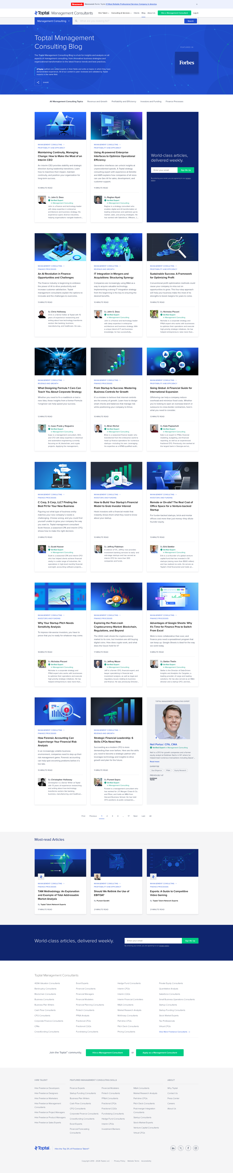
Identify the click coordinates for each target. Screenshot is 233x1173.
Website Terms (133, 1161)
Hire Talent (102, 13)
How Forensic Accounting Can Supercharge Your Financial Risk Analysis (57, 741)
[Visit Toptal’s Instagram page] (195, 1148)
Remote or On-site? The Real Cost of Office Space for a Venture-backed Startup (171, 506)
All (150, 816)
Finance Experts (77, 1088)
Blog (143, 13)
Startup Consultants (168, 1004)
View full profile (172, 722)
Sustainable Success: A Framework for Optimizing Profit (171, 275)
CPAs (37, 1026)
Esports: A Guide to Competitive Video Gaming (169, 893)
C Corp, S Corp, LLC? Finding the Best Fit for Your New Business (57, 504)
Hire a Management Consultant (174, 13)
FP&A (168, 770)
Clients (136, 13)
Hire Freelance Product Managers (50, 1117)
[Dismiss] (197, 4)
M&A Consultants (125, 1004)
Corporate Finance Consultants (49, 1020)
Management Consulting (51, 21)
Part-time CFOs (124, 1020)
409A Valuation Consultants (47, 983)
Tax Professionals (167, 1020)
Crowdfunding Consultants (47, 1031)
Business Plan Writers (44, 1004)
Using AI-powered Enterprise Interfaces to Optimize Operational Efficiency (114, 156)
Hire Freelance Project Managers (50, 1112)
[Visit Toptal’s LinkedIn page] (173, 1148)
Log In (195, 13)
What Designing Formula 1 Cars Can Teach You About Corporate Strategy (60, 390)
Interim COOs (124, 993)
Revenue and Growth (97, 101)
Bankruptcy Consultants (45, 988)
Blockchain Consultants (45, 993)
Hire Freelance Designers (46, 1093)
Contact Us (172, 1093)
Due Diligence (157, 770)
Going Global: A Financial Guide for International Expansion (171, 390)
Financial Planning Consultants (90, 1004)
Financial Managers (85, 993)
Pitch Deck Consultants (128, 1026)
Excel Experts (82, 983)
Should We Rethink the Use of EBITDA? (111, 893)
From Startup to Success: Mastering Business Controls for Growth (115, 390)
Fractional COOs (83, 1026)
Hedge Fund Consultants (129, 983)
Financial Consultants (85, 988)
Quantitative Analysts (168, 988)
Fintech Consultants (85, 1010)
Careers (171, 1103)
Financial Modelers (84, 999)
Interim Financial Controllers (130, 999)
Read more (154, 761)
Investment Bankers (111, 1128)
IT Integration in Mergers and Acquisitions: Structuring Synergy (113, 275)
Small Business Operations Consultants (177, 999)
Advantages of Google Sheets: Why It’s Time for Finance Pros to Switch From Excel (171, 626)
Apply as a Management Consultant (160, 1052)
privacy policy (164, 945)
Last (143, 816)
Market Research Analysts (129, 1010)
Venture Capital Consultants (146, 1127)
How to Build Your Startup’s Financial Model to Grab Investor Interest (116, 504)
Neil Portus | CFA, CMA (163, 744)
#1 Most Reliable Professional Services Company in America (131, 4)
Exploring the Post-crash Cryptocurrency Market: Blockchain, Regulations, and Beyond (115, 626)
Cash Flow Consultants (45, 1010)
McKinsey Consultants (128, 1015)
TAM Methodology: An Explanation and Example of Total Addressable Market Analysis (58, 895)
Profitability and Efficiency (124, 101)
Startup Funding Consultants (172, 1010)
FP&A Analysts (82, 1015)
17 (128, 816)
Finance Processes (174, 101)
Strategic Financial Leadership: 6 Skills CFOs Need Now (113, 740)
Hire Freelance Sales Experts (48, 1122)
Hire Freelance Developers (47, 1088)
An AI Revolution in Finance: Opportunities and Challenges (56, 275)
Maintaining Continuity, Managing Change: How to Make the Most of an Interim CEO (60, 156)
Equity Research (180, 770)
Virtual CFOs (165, 1026)
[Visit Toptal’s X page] (180, 1148)
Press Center (173, 1098)
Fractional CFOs (83, 1020)
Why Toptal (172, 1088)
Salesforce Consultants (169, 993)
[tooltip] (65, 202)
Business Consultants (44, 999)
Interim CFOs (124, 988)
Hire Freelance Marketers (46, 1098)
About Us (151, 13)
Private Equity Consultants (171, 983)
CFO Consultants (42, 1015)
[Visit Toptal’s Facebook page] (188, 1148)
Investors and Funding (151, 101)
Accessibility (146, 1161)
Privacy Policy (119, 1161)
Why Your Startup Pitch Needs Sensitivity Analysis (56, 625)
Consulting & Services (120, 13)
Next (135, 816)
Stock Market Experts (169, 1015)
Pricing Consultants (126, 1031)
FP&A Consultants (110, 1098)
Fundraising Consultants (87, 1031)
